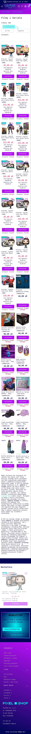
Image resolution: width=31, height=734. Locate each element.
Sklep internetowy (15, 732)
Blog (5, 676)
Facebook (7, 690)
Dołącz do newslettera (12, 629)
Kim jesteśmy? (8, 674)
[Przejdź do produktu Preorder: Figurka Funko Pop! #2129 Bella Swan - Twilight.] (23, 242)
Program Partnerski (10, 655)
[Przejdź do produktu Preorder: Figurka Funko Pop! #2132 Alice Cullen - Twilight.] (23, 166)
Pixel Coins (7, 653)
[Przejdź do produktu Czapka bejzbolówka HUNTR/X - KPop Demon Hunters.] (23, 415)
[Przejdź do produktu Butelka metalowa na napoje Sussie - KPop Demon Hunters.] (8, 447)
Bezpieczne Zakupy (10, 679)
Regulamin (7, 660)
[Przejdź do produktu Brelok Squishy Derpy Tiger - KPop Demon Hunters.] (8, 351)
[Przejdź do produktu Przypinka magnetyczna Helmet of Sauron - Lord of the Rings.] (23, 282)
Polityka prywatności (11, 663)
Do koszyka (8, 76)
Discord (6, 695)
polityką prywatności (17, 634)
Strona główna (5, 11)
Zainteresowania (17, 11)
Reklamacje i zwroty (10, 658)
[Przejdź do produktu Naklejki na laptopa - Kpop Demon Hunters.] (23, 384)
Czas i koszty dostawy (11, 666)
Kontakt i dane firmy (11, 682)
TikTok (6, 698)
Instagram (7, 692)
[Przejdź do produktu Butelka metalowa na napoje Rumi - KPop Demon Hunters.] (23, 447)
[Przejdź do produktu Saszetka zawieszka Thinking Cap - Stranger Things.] (8, 319)
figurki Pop (5, 496)
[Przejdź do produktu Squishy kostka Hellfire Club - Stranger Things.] (23, 319)
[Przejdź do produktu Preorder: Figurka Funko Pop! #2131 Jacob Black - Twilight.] (8, 203)
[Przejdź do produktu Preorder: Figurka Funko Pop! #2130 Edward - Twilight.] (8, 243)
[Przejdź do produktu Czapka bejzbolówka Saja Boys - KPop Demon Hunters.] (8, 415)
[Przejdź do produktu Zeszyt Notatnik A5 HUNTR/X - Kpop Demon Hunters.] (8, 384)
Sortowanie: (5, 34)
